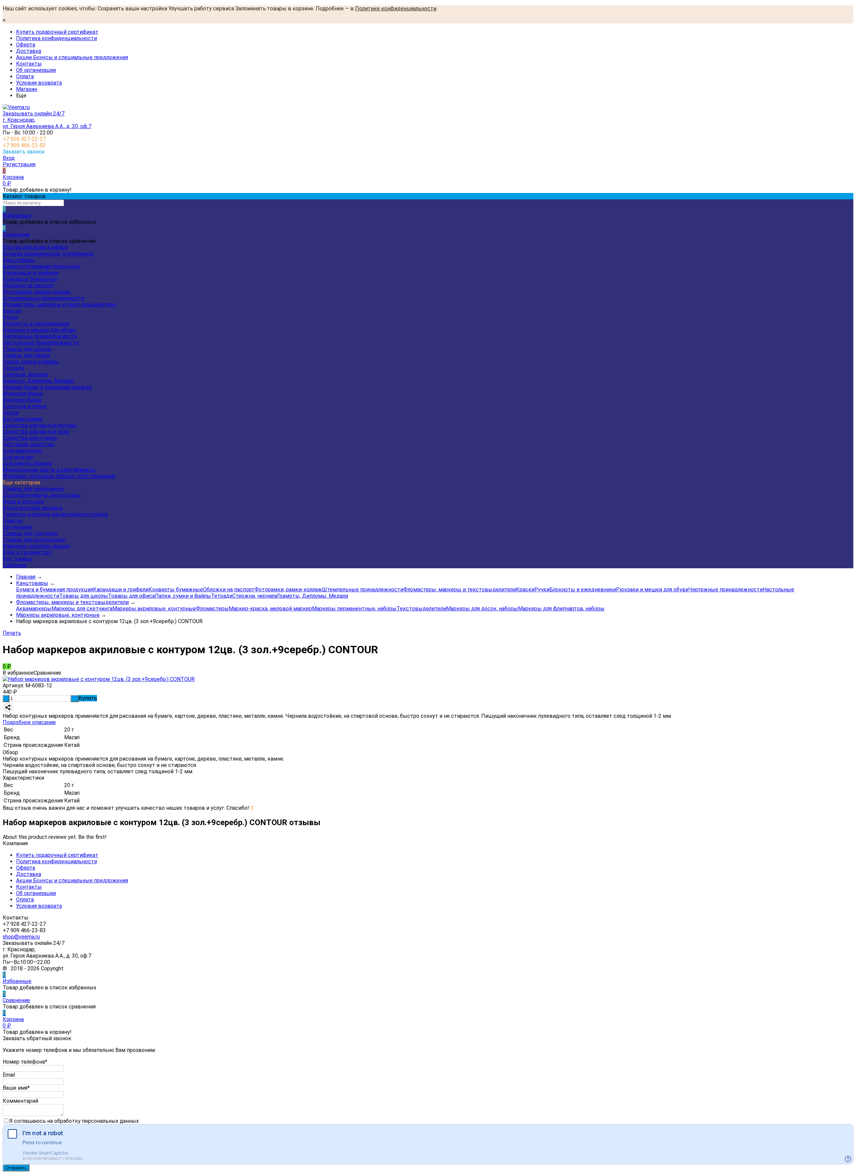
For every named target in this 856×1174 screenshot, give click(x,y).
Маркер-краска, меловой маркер (270, 608)
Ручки (10, 317)
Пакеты (13, 520)
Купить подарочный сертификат (57, 32)
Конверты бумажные (30, 279)
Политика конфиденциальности (56, 38)
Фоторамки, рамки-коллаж (36, 292)
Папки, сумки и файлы (31, 362)
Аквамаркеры (33, 608)
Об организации (36, 70)
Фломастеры (212, 608)
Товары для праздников (33, 489)
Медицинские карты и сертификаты (49, 470)
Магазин (26, 89)
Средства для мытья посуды (40, 425)
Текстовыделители (421, 608)
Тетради (13, 368)
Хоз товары (17, 559)
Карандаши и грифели (30, 273)
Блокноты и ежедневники (36, 323)
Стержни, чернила (25, 374)
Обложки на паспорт (28, 285)
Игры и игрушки (23, 501)
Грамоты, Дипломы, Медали (38, 381)
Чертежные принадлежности (40, 336)
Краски (12, 311)
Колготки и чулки (24, 406)
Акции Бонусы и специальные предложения (72, 57)
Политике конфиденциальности (395, 8)
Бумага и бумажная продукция (41, 266)
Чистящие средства (28, 444)
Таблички (14, 565)
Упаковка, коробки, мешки (36, 546)
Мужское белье (22, 393)
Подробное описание (29, 722)
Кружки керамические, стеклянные (48, 254)
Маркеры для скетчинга (81, 608)
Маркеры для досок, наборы (482, 608)
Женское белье (22, 400)
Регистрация (19, 164)
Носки (10, 412)
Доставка (28, 51)
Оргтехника (17, 527)
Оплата (25, 76)
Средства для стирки (30, 438)
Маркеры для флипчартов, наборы (561, 608)
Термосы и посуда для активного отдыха (55, 514)
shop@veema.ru (21, 937)
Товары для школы (27, 349)
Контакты (29, 64)
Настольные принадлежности (41, 342)
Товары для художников (34, 539)
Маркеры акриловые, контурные (154, 608)
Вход (9, 158)
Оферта (25, 44)
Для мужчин (18, 457)
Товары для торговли (30, 533)
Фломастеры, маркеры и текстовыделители (59, 304)
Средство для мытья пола (36, 431)
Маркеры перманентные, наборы (354, 608)
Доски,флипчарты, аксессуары (42, 495)
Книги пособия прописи (32, 508)
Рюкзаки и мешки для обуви (39, 330)
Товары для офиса (26, 355)
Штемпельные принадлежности (43, 298)
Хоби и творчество (27, 552)
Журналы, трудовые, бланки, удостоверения (59, 476)
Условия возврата (39, 83)
